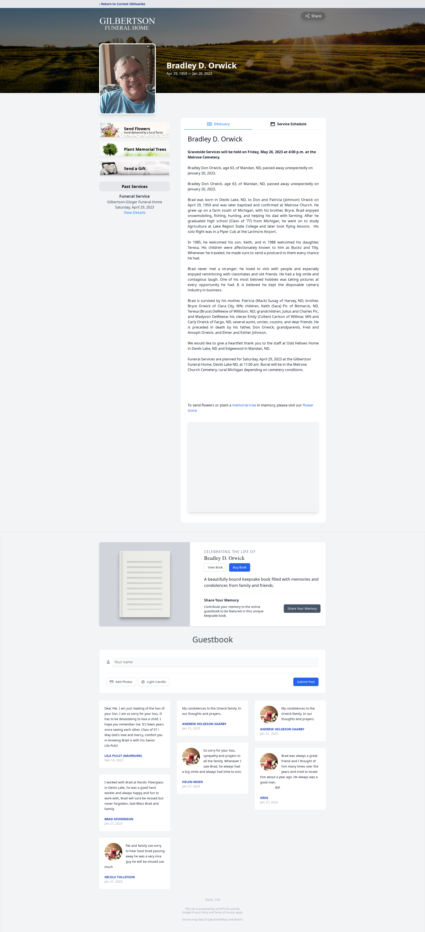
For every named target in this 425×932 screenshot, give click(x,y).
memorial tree (244, 405)
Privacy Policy (200, 912)
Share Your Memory (302, 608)
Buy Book (239, 567)
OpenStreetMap (217, 919)
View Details (134, 212)
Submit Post (306, 682)
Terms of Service (224, 912)
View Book (215, 567)
